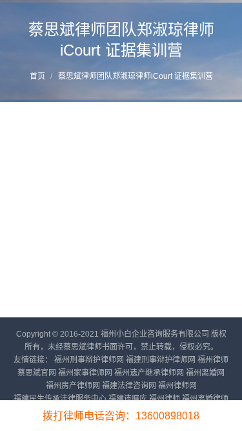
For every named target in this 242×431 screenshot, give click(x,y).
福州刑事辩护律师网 (89, 359)
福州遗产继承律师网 (149, 372)
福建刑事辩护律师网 (161, 359)
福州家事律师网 (85, 372)
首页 (37, 76)
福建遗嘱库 (127, 398)
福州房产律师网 (73, 385)
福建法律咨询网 (129, 385)
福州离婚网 (205, 372)
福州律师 (164, 398)
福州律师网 (177, 385)
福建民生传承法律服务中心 (60, 398)
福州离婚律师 (205, 398)
